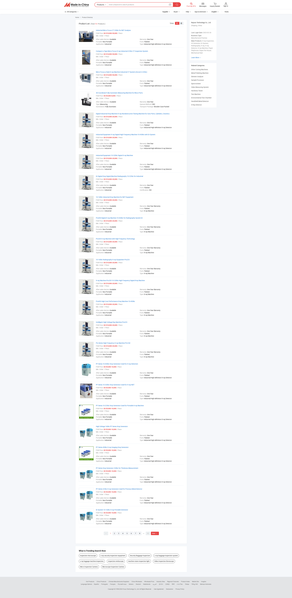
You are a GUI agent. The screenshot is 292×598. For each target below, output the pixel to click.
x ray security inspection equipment (112, 555)
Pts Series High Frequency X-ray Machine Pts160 (113, 343)
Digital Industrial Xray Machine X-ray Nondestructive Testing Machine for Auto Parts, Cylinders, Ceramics (132, 114)
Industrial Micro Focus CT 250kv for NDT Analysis (113, 30)
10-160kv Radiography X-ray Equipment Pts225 (113, 259)
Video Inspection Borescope (164, 561)
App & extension (200, 12)
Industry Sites (160, 581)
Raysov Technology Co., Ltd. (201, 22)
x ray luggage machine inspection (92, 561)
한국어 (161, 584)
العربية (154, 584)
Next (155, 533)
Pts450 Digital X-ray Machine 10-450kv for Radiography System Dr (119, 218)
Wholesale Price (149, 581)
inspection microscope (88, 555)
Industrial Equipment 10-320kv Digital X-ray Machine (114, 155)
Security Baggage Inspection (140, 555)
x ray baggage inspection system (166, 555)
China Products (101, 581)
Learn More (196, 57)
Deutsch (138, 584)
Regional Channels (173, 581)
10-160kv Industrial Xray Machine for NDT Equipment (114, 197)
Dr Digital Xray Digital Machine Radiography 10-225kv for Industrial (119, 176)
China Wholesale (137, 581)
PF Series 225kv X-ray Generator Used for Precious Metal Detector (119, 489)
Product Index (185, 581)
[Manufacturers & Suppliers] (76, 4)
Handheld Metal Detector (200, 101)
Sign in (225, 6)
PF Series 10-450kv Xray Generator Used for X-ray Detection (117, 364)
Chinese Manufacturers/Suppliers (119, 581)
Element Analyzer (197, 76)
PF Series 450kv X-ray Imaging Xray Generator (112, 447)
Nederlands (146, 584)
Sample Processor (197, 80)
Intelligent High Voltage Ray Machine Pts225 (111, 322)
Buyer (176, 12)
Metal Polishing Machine (199, 73)
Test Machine (196, 94)
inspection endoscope (116, 561)
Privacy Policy (180, 589)
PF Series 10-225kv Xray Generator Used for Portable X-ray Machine (120, 405)
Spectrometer (196, 83)
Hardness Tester (197, 91)
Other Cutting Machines (199, 69)
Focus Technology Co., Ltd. (131, 589)
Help (187, 12)
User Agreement (159, 589)
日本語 (167, 584)
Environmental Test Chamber (201, 98)
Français (112, 584)
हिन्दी (173, 584)
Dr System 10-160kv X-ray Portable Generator (112, 510)
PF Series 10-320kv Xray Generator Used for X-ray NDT (115, 385)
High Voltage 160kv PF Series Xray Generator (112, 426)
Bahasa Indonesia (205, 584)
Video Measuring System (200, 87)
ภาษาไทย (180, 584)
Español (96, 584)
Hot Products (90, 581)
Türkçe (187, 584)
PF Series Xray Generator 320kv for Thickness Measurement (117, 468)
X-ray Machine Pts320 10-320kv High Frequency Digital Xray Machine (120, 280)
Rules (227, 12)
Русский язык (122, 584)
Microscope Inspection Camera (113, 567)
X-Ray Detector (196, 105)
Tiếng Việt (194, 584)
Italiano (131, 584)
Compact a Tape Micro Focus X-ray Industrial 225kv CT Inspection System (122, 51)
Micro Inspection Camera (89, 567)
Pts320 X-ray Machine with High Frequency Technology (115, 239)
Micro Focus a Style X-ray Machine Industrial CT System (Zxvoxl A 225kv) (121, 72)
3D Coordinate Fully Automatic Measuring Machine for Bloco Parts (119, 93)
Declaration (169, 589)
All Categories (72, 12)
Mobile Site (195, 581)
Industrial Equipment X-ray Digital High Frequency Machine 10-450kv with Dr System (125, 134)
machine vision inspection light (139, 561)
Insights (203, 581)
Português (104, 584)
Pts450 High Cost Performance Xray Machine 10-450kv (115, 301)
